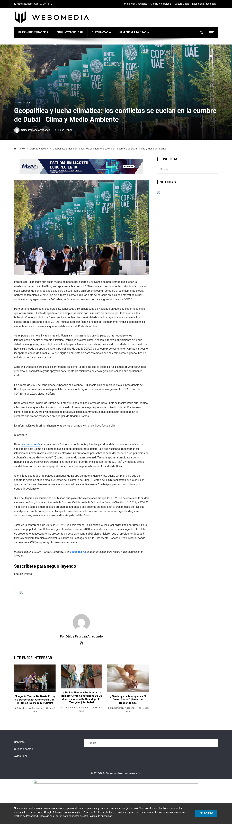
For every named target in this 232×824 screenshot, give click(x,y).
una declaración (31, 444)
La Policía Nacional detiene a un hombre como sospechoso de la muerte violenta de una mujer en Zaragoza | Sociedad (81, 697)
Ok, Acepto (206, 813)
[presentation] (17, 690)
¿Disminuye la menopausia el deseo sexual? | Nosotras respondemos (128, 699)
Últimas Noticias (23, 103)
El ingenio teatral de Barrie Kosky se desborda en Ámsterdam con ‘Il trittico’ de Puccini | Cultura (35, 699)
